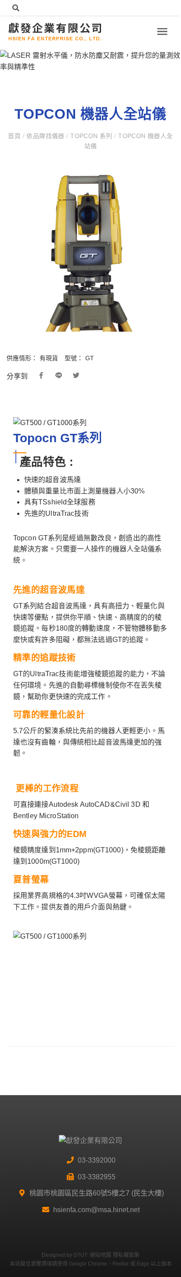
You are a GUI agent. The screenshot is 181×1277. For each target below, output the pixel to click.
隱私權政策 (126, 1255)
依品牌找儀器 (45, 135)
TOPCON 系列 (92, 135)
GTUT (80, 1255)
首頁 (15, 135)
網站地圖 (100, 1255)
